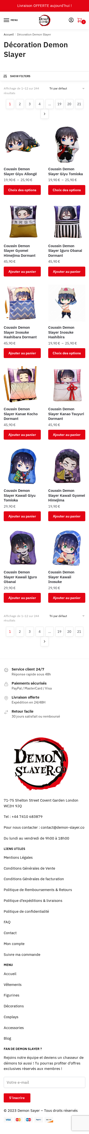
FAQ (7, 922)
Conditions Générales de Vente (29, 868)
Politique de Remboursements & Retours (38, 889)
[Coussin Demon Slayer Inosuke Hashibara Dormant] (22, 303)
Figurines (11, 995)
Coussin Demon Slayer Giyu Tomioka (65, 171)
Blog (7, 1038)
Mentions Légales (18, 857)
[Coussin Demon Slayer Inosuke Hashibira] (66, 303)
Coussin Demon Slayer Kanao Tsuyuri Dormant (66, 414)
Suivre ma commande (22, 954)
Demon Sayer (29, 1110)
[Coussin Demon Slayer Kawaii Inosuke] (66, 547)
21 (79, 104)
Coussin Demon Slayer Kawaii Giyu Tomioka (20, 495)
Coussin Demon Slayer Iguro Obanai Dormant (65, 250)
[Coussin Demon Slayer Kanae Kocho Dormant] (22, 384)
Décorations (14, 1006)
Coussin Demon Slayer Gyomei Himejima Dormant (20, 250)
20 (69, 104)
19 (59, 104)
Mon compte (14, 943)
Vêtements (13, 984)
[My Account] (71, 20)
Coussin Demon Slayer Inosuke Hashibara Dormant (20, 332)
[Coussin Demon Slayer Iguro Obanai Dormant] (66, 221)
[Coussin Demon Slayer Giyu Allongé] (22, 144)
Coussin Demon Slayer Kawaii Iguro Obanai (20, 577)
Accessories (14, 1027)
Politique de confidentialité (26, 911)
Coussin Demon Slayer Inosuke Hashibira (61, 332)
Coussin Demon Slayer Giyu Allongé (20, 171)
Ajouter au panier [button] (22, 271)
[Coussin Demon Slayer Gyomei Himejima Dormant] (22, 221)
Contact (10, 932)
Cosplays (11, 1016)
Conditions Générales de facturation (34, 878)
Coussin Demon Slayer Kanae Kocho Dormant (21, 414)
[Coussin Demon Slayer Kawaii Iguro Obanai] (22, 547)
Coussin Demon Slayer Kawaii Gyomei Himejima (66, 495)
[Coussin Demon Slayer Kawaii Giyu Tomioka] (22, 466)
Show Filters (20, 76)
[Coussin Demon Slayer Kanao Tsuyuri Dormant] (66, 384)
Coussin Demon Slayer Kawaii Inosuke (61, 577)
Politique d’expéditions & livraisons (33, 900)
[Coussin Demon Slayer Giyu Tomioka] (66, 144)
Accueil (9, 34)
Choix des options (22, 190)
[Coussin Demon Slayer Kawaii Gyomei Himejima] (66, 466)
